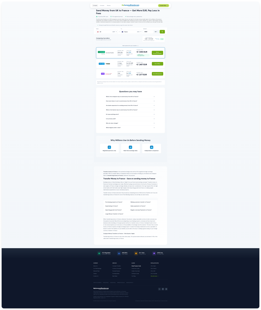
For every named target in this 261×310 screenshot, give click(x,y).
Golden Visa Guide (136, 271)
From (97, 28)
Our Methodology (97, 268)
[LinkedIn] (162, 289)
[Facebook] (166, 289)
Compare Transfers (116, 266)
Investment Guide (135, 268)
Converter (102, 5)
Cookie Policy (113, 282)
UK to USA (153, 271)
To (121, 28)
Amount (145, 28)
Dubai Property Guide (136, 266)
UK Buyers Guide (135, 273)
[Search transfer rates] (162, 31)
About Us (95, 266)
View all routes (154, 276)
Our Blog (134, 276)
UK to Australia (154, 273)
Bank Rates (114, 276)
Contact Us (95, 276)
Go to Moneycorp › (157, 73)
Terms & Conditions (97, 282)
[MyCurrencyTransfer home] (130, 5)
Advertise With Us (129, 282)
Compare (95, 5)
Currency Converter (116, 268)
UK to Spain (153, 266)
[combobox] (107, 31)
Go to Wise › (157, 63)
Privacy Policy (105, 282)
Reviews (109, 5)
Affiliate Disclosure (121, 282)
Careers (95, 273)
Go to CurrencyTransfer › (157, 53)
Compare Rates (162, 5)
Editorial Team (96, 271)
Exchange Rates (115, 273)
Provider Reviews (116, 271)
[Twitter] (159, 289)
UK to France (153, 268)
